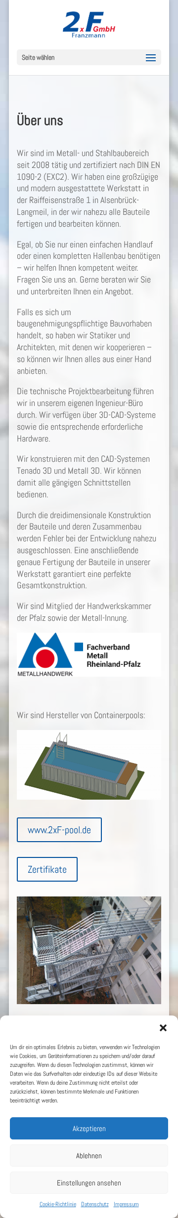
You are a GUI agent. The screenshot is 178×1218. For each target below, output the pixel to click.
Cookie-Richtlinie (58, 1204)
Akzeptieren (89, 1128)
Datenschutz (95, 1204)
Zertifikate (47, 869)
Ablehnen (89, 1155)
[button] (163, 1028)
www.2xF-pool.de (59, 829)
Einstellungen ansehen (89, 1182)
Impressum (126, 1204)
